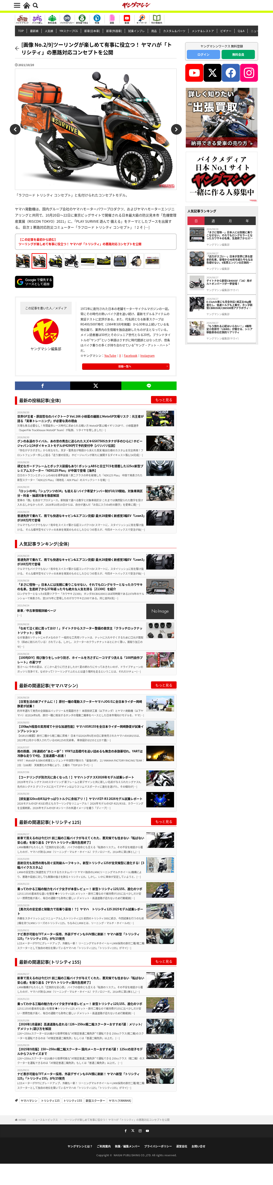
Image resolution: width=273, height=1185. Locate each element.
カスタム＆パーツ (174, 31)
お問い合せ (198, 1146)
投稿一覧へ (124, 366)
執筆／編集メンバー (127, 1146)
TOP (21, 31)
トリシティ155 (72, 1100)
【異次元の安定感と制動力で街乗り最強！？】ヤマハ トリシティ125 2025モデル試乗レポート (80, 911)
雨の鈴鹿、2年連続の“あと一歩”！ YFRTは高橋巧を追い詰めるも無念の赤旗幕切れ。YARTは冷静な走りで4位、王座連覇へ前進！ (80, 753)
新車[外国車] (114, 31)
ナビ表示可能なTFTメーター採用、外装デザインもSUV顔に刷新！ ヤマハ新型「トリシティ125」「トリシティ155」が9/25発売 (78, 936)
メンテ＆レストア (203, 31)
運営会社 (181, 1146)
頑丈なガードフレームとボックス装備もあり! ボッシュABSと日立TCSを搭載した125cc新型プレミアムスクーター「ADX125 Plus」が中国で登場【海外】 (80, 468)
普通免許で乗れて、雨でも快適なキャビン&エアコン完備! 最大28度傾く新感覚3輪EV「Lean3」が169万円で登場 (81, 517)
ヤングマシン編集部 (217, 244)
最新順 (34, 31)
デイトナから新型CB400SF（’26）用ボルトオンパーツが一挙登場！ (229, 282)
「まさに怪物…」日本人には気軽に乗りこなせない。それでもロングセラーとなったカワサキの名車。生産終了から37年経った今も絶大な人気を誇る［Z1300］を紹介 (80, 586)
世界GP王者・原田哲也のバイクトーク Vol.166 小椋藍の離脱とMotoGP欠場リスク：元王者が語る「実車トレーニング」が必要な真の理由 (80, 418)
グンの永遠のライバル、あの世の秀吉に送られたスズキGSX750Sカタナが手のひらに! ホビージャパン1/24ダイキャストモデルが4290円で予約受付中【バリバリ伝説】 (79, 443)
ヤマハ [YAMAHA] (120, 1100)
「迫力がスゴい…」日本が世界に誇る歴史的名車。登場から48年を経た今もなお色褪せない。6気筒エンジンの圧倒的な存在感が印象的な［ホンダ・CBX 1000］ (230, 259)
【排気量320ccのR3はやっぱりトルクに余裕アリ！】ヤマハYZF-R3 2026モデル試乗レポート (79, 798)
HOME (22, 1119)
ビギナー (225, 31)
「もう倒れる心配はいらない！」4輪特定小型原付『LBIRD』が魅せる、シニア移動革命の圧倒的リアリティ (229, 329)
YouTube (110, 355)
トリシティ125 (50, 1100)
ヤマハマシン (29, 1100)
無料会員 (238, 54)
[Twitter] (95, 386)
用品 (154, 31)
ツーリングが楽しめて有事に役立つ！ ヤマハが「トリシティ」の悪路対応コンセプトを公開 (117, 1119)
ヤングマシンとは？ (80, 1146)
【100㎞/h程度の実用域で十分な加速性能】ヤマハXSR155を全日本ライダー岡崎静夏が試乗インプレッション (80, 728)
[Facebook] (42, 386)
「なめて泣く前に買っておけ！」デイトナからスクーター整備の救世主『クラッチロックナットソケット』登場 (79, 630)
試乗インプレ (136, 31)
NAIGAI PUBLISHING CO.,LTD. (133, 1155)
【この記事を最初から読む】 (80, 241)
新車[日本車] (92, 31)
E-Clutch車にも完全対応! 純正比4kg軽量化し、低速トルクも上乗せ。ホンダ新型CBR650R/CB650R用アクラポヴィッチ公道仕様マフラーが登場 (229, 304)
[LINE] (149, 386)
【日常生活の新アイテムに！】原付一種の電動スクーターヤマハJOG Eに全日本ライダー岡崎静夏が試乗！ (79, 703)
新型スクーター (95, 1100)
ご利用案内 (104, 1146)
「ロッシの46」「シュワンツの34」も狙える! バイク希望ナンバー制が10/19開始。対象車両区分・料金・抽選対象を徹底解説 (80, 493)
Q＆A (241, 31)
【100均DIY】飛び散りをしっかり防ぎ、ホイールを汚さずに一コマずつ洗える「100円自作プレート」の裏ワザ (80, 659)
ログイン (203, 54)
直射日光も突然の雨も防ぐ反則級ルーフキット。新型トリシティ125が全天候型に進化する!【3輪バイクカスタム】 (80, 865)
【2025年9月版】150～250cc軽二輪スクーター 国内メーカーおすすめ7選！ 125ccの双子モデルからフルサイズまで (80, 1051)
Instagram (147, 355)
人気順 (49, 31)
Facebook (130, 355)
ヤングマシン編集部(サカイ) (222, 290)
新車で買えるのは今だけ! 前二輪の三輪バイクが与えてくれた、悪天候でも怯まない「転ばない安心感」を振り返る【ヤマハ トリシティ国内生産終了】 (80, 840)
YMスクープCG (69, 31)
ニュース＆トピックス (45, 1119)
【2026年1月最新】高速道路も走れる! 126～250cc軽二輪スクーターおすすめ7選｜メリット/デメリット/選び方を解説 (79, 1026)
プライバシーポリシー (158, 1146)
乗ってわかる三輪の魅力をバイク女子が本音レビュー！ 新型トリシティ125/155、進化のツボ (79, 889)
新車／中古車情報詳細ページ (36, 610)
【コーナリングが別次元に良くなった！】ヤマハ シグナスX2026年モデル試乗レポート (75, 777)
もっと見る (163, 399)
